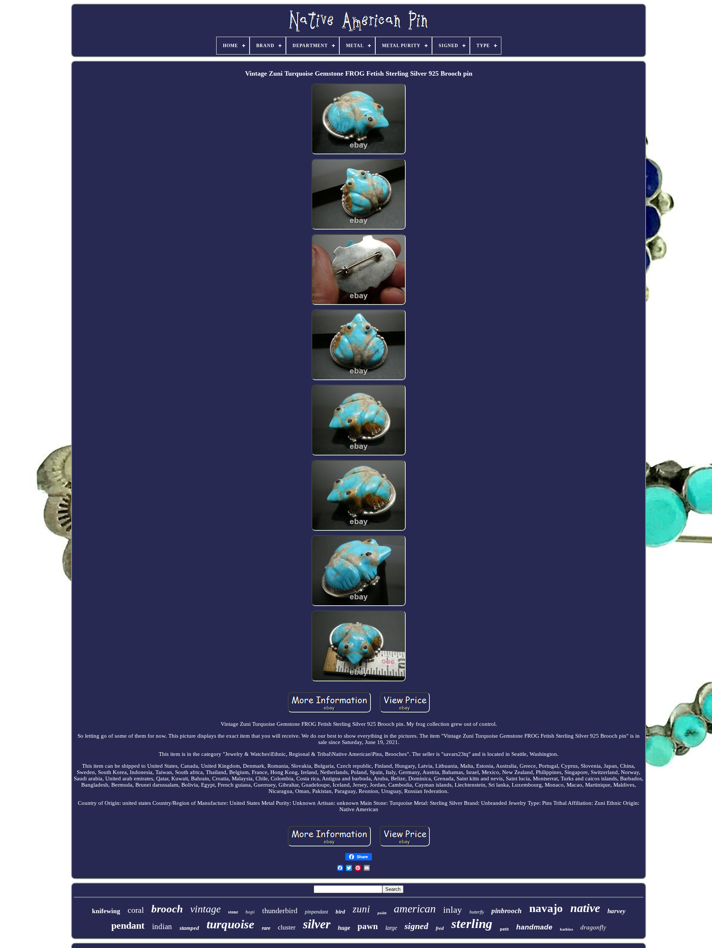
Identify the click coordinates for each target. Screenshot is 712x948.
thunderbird (279, 910)
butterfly (476, 912)
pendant (128, 925)
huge (344, 928)
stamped (189, 928)
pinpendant (316, 912)
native (585, 908)
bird (340, 912)
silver (316, 924)
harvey (616, 911)
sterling (471, 923)
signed (416, 926)
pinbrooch (506, 911)
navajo (546, 908)
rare (266, 928)
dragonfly (593, 927)
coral (136, 910)
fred (440, 928)
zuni (361, 909)
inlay (452, 910)
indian (162, 926)
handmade (534, 927)
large (391, 928)
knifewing (106, 911)
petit (504, 929)
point (382, 913)
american (415, 908)
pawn (367, 926)
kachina (566, 929)
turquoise (230, 924)
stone (233, 912)
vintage (205, 909)
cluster (287, 927)
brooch (167, 909)
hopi (250, 912)
